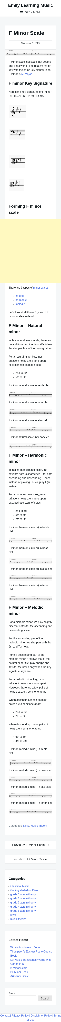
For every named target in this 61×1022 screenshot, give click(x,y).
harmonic (21, 299)
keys (26, 825)
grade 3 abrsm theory (23, 902)
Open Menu (32, 12)
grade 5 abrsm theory (23, 910)
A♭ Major (26, 74)
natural (19, 295)
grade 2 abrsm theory (23, 898)
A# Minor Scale (19, 976)
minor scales (40, 287)
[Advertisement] (30, 251)
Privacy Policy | (21, 1015)
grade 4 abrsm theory (23, 906)
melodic (20, 304)
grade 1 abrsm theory (23, 894)
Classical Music (19, 886)
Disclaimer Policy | (42, 1015)
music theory (39, 825)
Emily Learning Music (30, 5)
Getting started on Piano (24, 890)
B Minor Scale (18, 968)
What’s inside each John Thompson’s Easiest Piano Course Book (31, 951)
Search (13, 993)
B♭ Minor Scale (19, 972)
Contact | (5, 1015)
